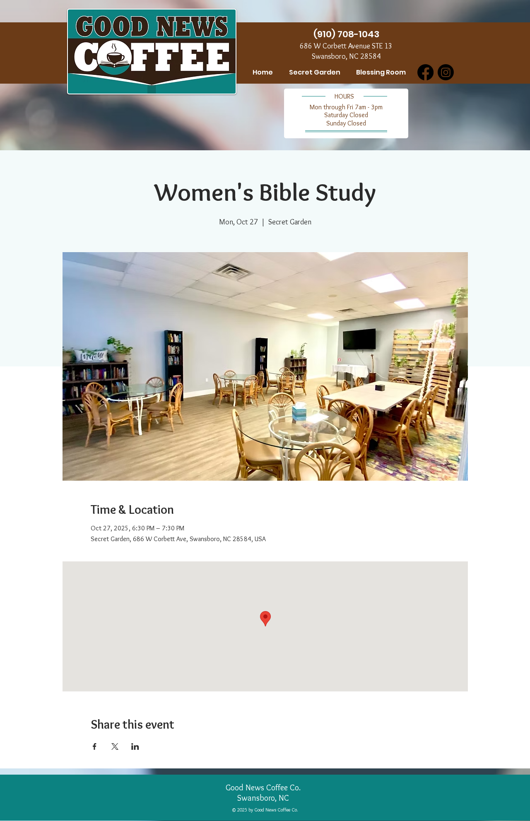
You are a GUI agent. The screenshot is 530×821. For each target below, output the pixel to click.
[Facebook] (425, 72)
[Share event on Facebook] (95, 746)
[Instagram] (446, 72)
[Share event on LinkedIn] (135, 746)
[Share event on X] (115, 746)
